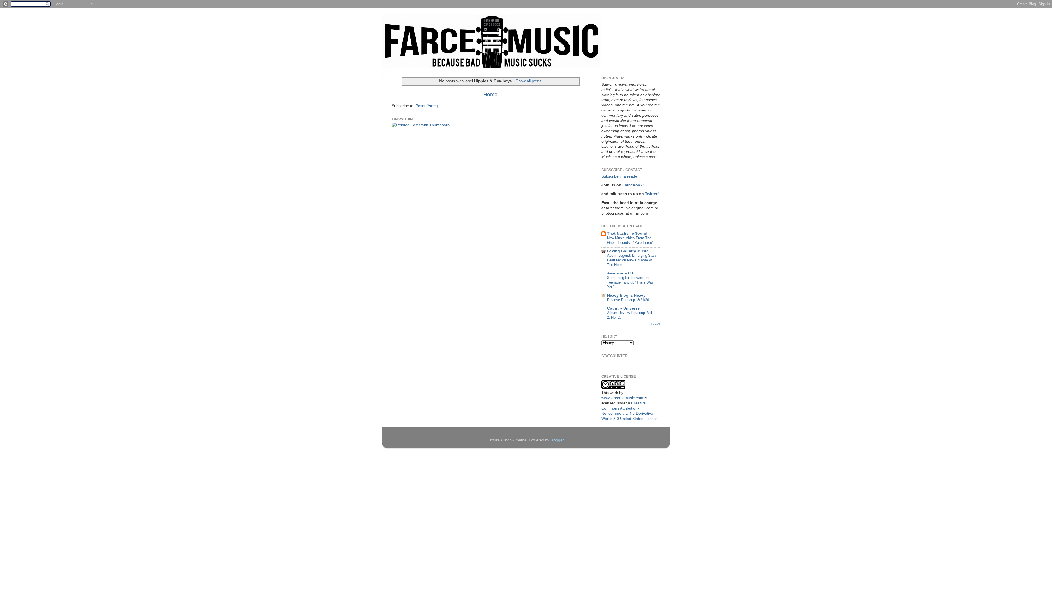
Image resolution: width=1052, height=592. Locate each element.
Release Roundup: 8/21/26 (628, 300)
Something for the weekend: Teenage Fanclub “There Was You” (630, 282)
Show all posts (529, 81)
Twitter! (652, 194)
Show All (655, 323)
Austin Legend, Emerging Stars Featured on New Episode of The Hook (632, 260)
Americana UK (620, 273)
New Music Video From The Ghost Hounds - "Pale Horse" (630, 240)
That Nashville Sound (627, 233)
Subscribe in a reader (620, 176)
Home (490, 94)
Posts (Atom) (427, 106)
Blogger (557, 440)
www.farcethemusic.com (622, 398)
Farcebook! (633, 185)
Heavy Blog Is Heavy (626, 295)
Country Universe (623, 308)
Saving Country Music (627, 251)
